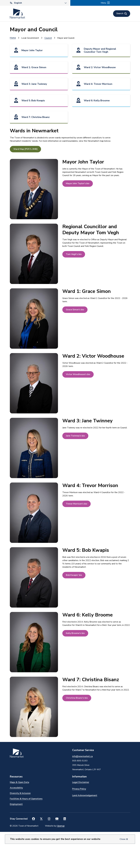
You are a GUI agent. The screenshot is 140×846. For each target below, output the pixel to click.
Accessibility (16, 787)
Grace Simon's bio (75, 309)
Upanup (61, 825)
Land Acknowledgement (84, 795)
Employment (16, 804)
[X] (41, 819)
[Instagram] (49, 819)
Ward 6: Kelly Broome (97, 100)
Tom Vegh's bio (73, 254)
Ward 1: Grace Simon (33, 67)
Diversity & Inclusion (20, 793)
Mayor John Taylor (32, 50)
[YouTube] (57, 819)
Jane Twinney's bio (75, 435)
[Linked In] (64, 819)
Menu (103, 2)
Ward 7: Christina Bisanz (35, 117)
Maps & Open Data (19, 782)
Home (13, 37)
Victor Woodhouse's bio (78, 374)
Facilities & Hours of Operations (26, 798)
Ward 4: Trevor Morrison (98, 84)
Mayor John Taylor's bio (77, 183)
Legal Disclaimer (80, 782)
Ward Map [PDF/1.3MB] (25, 149)
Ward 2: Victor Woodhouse (100, 67)
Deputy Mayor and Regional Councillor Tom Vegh (100, 50)
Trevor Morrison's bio (76, 503)
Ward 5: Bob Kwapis (33, 100)
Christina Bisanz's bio (77, 697)
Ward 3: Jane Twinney (34, 84)
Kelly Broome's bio (75, 633)
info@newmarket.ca (82, 756)
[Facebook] (33, 819)
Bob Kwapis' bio (74, 575)
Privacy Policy (79, 788)
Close (122, 839)
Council (48, 37)
